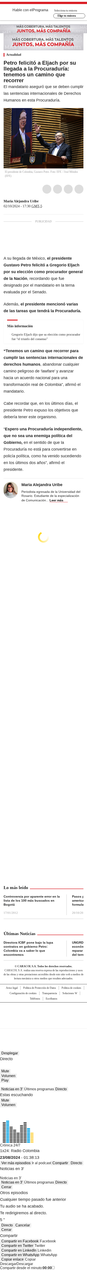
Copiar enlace (12, 1259)
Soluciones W (69, 993)
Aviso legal (12, 987)
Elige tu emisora (67, 15)
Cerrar (6, 1187)
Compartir (60, 1163)
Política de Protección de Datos (39, 987)
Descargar (8, 1264)
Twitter (57, 189)
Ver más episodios (16, 1163)
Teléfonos (35, 998)
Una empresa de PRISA (43, 1012)
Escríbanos (51, 998)
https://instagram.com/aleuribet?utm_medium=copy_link (47, 201)
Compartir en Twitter (17, 1246)
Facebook (46, 189)
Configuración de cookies (23, 993)
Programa (40, 10)
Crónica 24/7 (10, 1145)
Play (4, 1080)
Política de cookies (71, 987)
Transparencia (49, 993)
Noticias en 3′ (12, 1089)
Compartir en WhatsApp (20, 1255)
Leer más (56, 500)
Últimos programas (39, 1089)
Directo (61, 1089)
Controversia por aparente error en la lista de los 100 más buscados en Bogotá (32, 900)
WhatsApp (79, 189)
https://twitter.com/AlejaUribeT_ (41, 201)
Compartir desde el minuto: (26, 1268)
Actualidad (13, 54)
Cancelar (22, 1225)
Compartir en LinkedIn (18, 1250)
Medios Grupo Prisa (44, 1023)
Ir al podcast (41, 1163)
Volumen (8, 1076)
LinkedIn (68, 189)
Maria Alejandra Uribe (21, 201)
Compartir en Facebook (20, 1241)
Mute (5, 1071)
